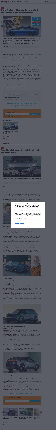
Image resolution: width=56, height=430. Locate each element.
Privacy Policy (33, 226)
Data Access (28, 226)
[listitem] (28, 218)
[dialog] (28, 215)
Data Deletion (23, 226)
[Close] (43, 203)
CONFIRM (19, 223)
